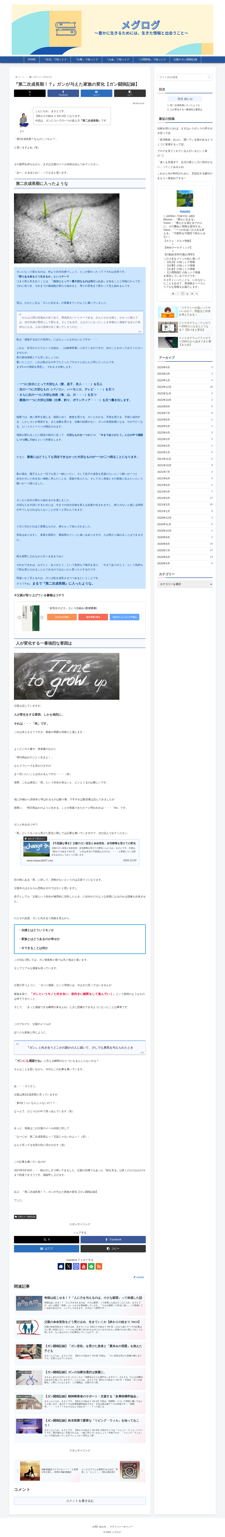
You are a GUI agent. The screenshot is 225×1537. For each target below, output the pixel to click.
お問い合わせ (99, 1526)
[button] (130, 93)
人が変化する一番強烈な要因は (186, 109)
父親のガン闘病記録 (26, 1217)
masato (185, 211)
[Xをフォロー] (68, 1266)
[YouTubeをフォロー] (83, 1266)
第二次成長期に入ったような (185, 105)
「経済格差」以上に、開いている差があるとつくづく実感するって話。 (185, 142)
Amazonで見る (62, 617)
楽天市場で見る (93, 617)
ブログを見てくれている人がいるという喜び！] (182, 153)
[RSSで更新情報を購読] (99, 1266)
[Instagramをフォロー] (76, 1266)
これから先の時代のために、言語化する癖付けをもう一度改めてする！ (185, 176)
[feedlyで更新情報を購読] (91, 1266)
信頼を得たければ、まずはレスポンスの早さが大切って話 (185, 131)
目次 (180, 98)
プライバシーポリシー (121, 1526)
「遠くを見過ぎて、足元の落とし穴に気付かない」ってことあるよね (185, 164)
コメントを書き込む (80, 1500)
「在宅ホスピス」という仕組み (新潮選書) (72, 608)
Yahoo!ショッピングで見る (124, 617)
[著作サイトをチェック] (61, 1266)
